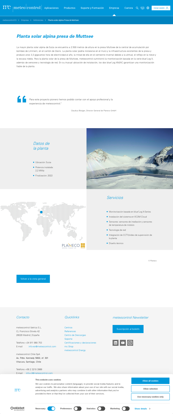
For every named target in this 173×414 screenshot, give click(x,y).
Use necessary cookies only (150, 397)
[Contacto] (142, 8)
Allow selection (150, 389)
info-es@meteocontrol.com (42, 346)
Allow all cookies (150, 381)
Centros (68, 327)
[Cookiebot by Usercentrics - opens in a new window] (17, 409)
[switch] (77, 408)
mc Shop (68, 346)
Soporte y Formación (92, 7)
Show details (141, 409)
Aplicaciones (51, 7)
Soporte (68, 338)
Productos (69, 7)
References (70, 331)
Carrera (128, 7)
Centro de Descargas (75, 335)
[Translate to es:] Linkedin (116, 343)
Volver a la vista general (33, 278)
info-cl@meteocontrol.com (39, 373)
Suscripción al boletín (128, 328)
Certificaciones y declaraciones (80, 342)
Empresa (114, 7)
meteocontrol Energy (75, 350)
